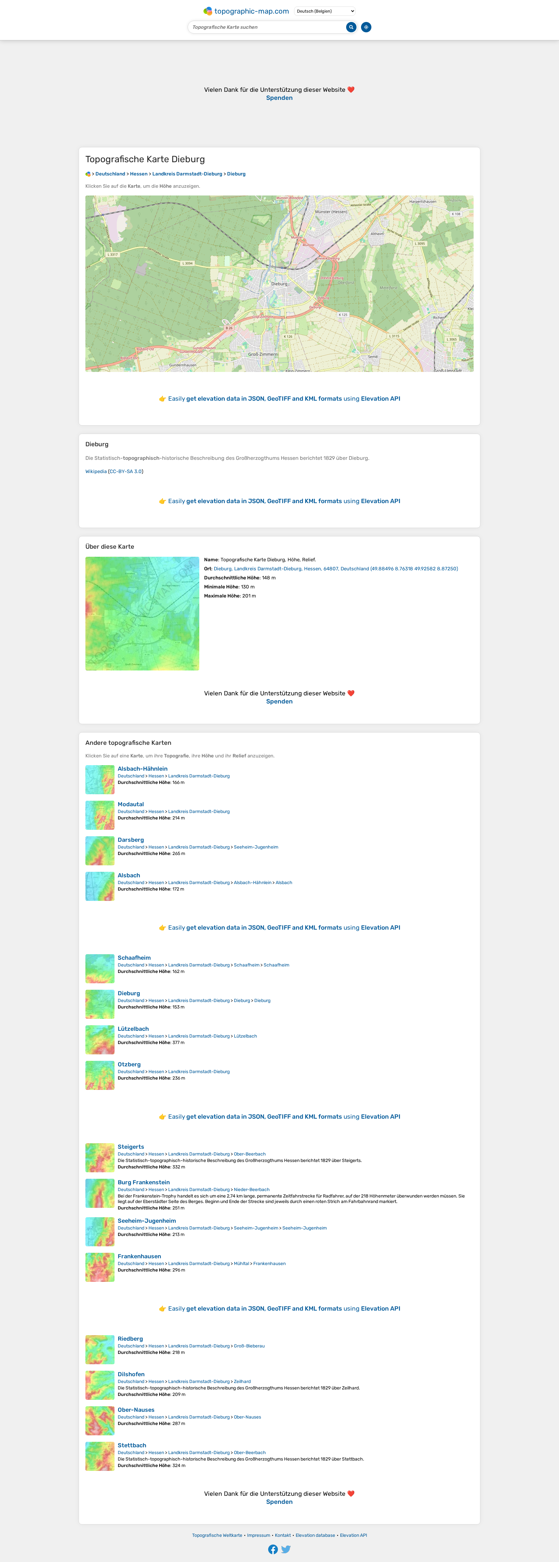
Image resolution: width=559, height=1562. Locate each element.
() (336, 569)
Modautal (131, 804)
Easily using (284, 398)
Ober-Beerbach (250, 1154)
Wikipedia (96, 471)
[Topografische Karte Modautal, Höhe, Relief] (100, 815)
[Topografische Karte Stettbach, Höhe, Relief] (100, 1456)
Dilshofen (131, 1374)
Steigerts (131, 1146)
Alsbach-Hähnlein (143, 768)
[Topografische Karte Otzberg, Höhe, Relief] (100, 1075)
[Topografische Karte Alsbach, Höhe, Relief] (100, 886)
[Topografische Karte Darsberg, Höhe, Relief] (100, 850)
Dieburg (129, 993)
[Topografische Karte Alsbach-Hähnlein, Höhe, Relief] (100, 779)
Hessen (156, 776)
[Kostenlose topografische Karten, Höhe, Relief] (88, 174)
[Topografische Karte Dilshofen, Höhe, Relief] (100, 1385)
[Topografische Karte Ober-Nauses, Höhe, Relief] (100, 1420)
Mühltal (241, 1263)
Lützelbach (133, 1028)
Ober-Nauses (136, 1409)
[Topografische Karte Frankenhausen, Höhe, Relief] (100, 1267)
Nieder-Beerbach (252, 1189)
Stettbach (132, 1445)
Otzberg (129, 1064)
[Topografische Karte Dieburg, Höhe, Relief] (142, 613)
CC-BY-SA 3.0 (126, 471)
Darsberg (131, 839)
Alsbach (129, 875)
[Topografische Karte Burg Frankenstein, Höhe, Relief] (100, 1195)
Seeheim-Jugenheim (256, 847)
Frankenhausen (139, 1256)
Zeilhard (242, 1381)
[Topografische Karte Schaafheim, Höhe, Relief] (100, 968)
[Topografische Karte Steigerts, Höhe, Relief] (100, 1157)
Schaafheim (134, 957)
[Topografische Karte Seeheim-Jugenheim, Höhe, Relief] (100, 1231)
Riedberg (130, 1338)
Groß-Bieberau (249, 1346)
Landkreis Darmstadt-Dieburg (199, 776)
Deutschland (131, 776)
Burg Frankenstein (144, 1182)
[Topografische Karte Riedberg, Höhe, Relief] (100, 1349)
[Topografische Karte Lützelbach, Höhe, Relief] (100, 1039)
